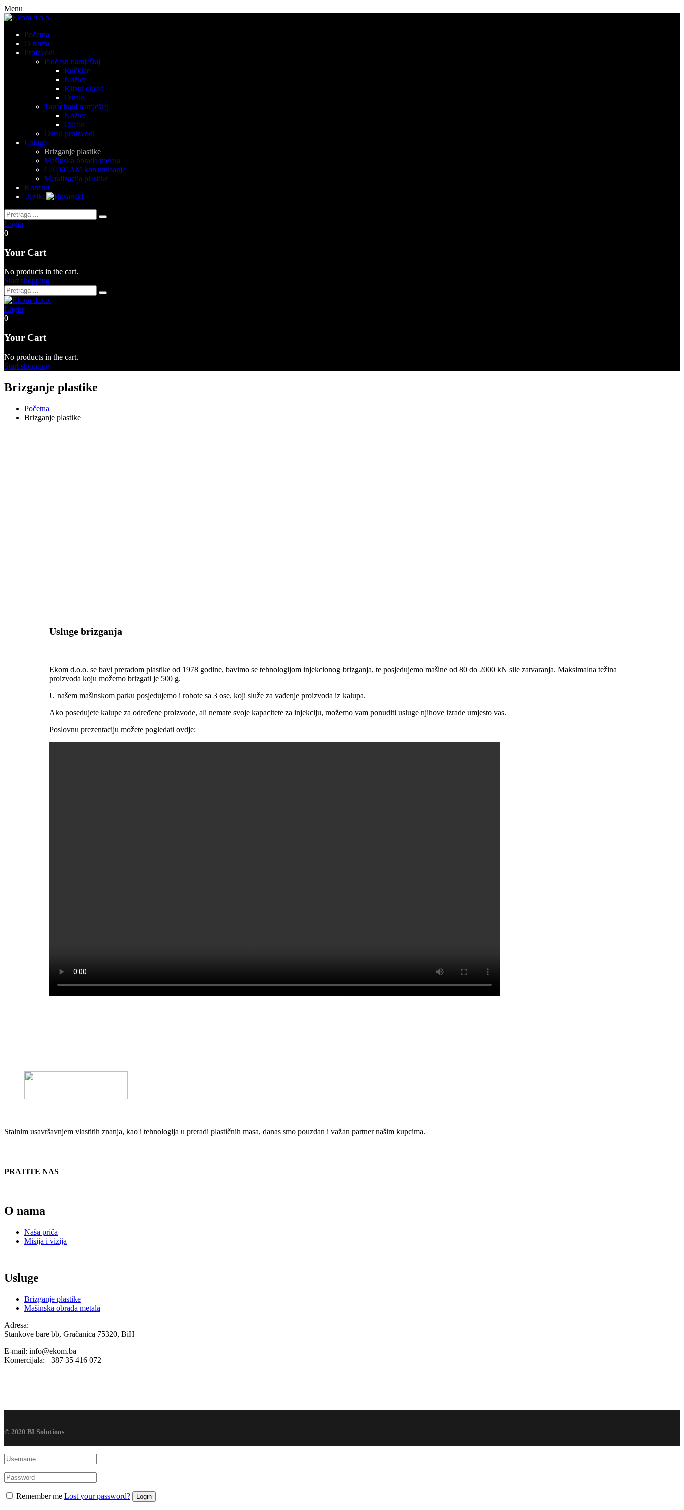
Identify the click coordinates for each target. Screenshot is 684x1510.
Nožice (75, 79)
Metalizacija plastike (76, 178)
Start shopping (27, 280)
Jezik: (35, 196)
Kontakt (37, 187)
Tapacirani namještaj (76, 106)
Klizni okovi (84, 88)
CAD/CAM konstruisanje (85, 169)
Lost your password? (97, 1496)
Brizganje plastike (72, 151)
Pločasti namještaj (72, 61)
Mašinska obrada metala (82, 160)
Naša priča (41, 1232)
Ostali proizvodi (69, 133)
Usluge (35, 142)
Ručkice (77, 70)
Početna (36, 34)
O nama (36, 43)
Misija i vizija (45, 1241)
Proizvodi (39, 52)
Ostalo (74, 97)
